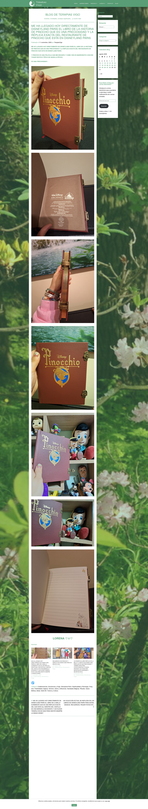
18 (102, 65)
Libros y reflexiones (60, 689)
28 (110, 67)
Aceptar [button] (74, 805)
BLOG (116, 3)
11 (102, 63)
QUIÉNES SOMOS (84, 3)
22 (112, 65)
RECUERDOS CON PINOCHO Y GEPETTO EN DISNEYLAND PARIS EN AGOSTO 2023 (62, 662)
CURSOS (101, 3)
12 (105, 63)
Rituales (82, 689)
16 (115, 63)
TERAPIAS (93, 3)
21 (110, 65)
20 (107, 65)
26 (105, 67)
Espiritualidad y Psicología (80, 686)
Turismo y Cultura (52, 691)
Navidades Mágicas (73, 689)
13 (107, 63)
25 (102, 67)
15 (112, 63)
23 (115, 65)
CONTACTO (110, 3)
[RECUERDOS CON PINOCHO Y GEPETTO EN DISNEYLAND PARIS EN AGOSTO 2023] (62, 653)
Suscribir (104, 106)
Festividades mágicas (41, 689)
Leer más (107, 801)
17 (100, 65)
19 (105, 65)
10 (100, 63)
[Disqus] (62, 737)
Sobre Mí (43, 691)
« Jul (100, 74)
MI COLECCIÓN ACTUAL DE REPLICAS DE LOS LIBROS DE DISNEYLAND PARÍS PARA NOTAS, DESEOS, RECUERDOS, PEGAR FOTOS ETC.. (78, 703)
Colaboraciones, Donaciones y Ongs (49, 686)
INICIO (75, 3)
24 (100, 67)
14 (110, 63)
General (51, 689)
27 (107, 67)
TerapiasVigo (58, 42)
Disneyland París (66, 686)
